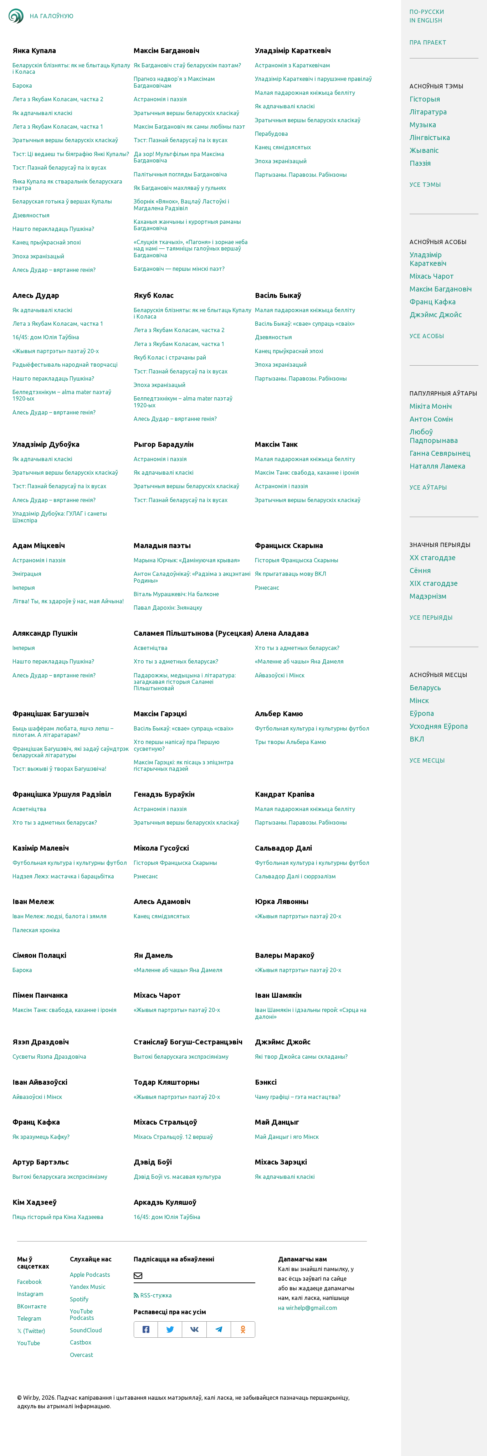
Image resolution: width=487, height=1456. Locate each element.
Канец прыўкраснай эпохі (46, 242)
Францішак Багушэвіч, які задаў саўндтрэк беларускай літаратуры (70, 751)
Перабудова (271, 133)
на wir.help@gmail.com (307, 1308)
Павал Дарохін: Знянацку (168, 607)
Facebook (29, 1282)
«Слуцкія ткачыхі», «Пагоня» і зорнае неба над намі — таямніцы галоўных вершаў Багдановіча (191, 248)
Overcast (81, 1355)
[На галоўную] (16, 16)
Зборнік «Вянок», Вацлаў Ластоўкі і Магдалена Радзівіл (181, 204)
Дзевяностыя (31, 215)
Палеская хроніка (36, 930)
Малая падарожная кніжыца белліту (305, 92)
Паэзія (420, 163)
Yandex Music (88, 1287)
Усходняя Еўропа (439, 726)
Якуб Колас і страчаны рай (170, 357)
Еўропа (422, 713)
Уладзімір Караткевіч (428, 259)
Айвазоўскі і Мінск (279, 675)
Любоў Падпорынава (434, 436)
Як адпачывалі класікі (42, 113)
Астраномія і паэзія (160, 99)
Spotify (79, 1299)
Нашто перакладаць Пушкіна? (53, 229)
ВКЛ (417, 739)
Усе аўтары (428, 487)
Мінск (419, 700)
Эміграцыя (26, 573)
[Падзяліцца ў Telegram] (219, 1329)
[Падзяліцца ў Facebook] (146, 1329)
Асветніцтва (151, 648)
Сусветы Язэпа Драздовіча (49, 1056)
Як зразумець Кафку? (41, 1137)
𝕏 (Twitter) (31, 1331)
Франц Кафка (433, 302)
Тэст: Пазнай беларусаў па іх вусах (59, 167)
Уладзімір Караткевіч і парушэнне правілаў (313, 79)
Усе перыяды (431, 617)
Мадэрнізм (428, 596)
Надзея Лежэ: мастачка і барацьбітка (63, 876)
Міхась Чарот (432, 276)
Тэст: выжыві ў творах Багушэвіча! (59, 768)
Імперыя (23, 587)
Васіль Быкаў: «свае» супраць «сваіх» (305, 323)
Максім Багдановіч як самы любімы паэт (189, 126)
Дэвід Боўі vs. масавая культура (177, 1176)
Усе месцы (427, 760)
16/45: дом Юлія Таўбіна (45, 337)
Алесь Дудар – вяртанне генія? (54, 270)
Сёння (420, 570)
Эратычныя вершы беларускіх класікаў (65, 140)
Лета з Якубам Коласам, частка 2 (57, 99)
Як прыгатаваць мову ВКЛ (290, 573)
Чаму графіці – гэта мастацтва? (297, 1097)
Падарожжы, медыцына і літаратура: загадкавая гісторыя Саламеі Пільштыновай (185, 682)
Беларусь (425, 687)
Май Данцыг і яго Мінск (287, 1137)
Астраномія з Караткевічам (292, 65)
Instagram (30, 1294)
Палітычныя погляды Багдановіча (180, 174)
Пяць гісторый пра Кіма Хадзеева (57, 1217)
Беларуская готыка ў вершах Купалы (62, 201)
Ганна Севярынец (440, 453)
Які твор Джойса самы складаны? (301, 1056)
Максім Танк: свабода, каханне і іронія (307, 472)
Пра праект (428, 42)
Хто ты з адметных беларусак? (176, 661)
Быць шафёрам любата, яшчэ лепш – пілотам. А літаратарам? (62, 731)
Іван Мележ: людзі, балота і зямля (59, 916)
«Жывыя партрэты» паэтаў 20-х (55, 351)
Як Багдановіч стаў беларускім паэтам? (187, 65)
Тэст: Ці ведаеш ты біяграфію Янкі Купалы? (70, 154)
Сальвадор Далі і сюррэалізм (295, 876)
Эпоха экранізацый (38, 256)
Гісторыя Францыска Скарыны (296, 560)
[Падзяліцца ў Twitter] (170, 1329)
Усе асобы (427, 336)
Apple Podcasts (90, 1274)
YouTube (28, 1343)
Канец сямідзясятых (283, 147)
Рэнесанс (267, 587)
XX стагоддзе (433, 557)
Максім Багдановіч (441, 289)
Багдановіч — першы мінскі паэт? (179, 268)
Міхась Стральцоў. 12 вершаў (173, 1137)
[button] (427, 12)
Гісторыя (425, 99)
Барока (22, 85)
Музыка (423, 124)
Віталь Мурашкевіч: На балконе (176, 594)
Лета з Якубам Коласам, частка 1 (57, 126)
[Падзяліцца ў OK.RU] (243, 1329)
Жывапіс (424, 150)
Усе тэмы (425, 184)
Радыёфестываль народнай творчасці (65, 364)
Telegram (29, 1318)
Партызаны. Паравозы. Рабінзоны (301, 174)
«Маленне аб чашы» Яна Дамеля (299, 661)
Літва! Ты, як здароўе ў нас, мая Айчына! (68, 601)
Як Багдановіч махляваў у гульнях (180, 188)
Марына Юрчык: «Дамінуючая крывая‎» (187, 560)
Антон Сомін (431, 419)
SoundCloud (86, 1330)
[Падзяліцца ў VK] (194, 1329)
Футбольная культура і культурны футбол (312, 728)
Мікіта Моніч (431, 406)
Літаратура (428, 112)
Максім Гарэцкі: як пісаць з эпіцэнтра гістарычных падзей (184, 765)
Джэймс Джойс (436, 314)
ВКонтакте (31, 1306)
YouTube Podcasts (82, 1314)
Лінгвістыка (430, 137)
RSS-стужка (156, 1295)
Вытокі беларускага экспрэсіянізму (181, 1056)
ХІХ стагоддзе (434, 583)
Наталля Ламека (437, 466)
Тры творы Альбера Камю (290, 742)
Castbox (80, 1342)
